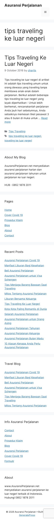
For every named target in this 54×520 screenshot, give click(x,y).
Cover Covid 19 (13, 215)
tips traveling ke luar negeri (25, 136)
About (8, 230)
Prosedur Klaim (13, 220)
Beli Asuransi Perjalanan (19, 270)
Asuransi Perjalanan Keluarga (22, 333)
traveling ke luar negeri (18, 140)
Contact (9, 235)
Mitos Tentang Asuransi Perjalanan (25, 293)
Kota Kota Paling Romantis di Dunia (25, 308)
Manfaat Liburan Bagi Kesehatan (24, 265)
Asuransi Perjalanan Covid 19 (22, 260)
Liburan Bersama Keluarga (20, 298)
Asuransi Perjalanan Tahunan (22, 328)
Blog (7, 225)
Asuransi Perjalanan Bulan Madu (24, 338)
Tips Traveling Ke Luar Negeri (25, 60)
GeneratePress (27, 515)
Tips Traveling (17, 131)
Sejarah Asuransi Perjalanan (21, 314)
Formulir (9, 461)
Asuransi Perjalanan (23, 5)
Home (8, 209)
